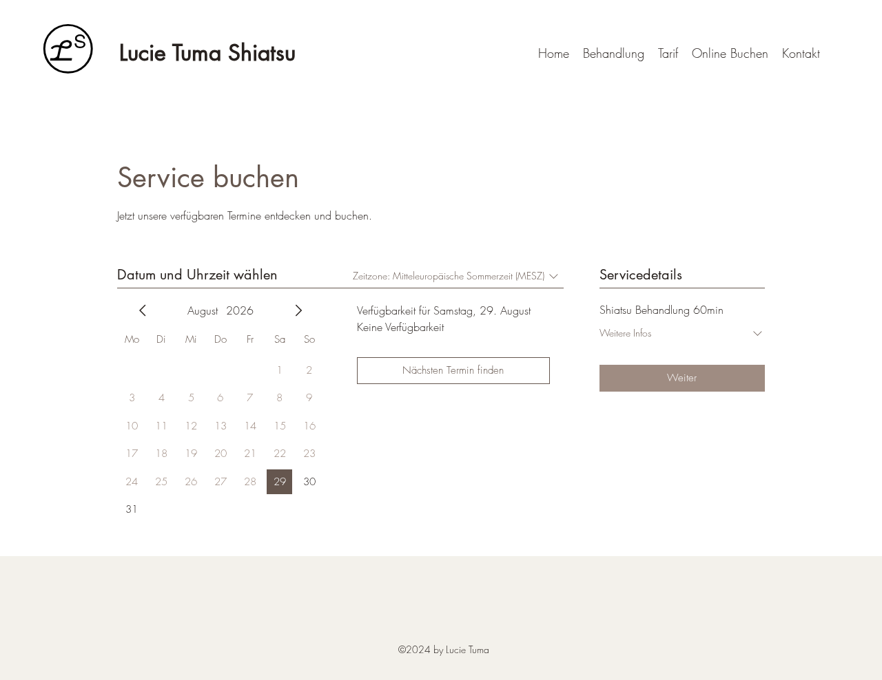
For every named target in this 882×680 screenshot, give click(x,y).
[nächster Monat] (298, 310)
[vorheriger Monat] (142, 310)
